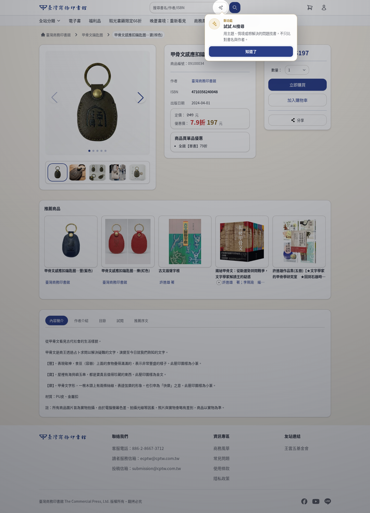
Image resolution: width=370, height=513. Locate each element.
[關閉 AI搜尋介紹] (185, 256)
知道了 (251, 51)
